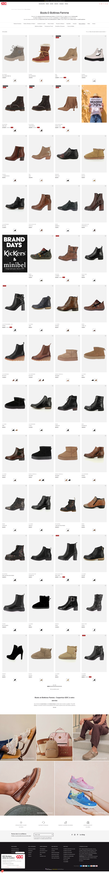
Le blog (82, 835)
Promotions (30, 850)
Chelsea (93, 23)
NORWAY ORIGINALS (59, 374)
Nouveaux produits (31, 848)
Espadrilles (68, 23)
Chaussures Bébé (14, 852)
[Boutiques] (101, 3)
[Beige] (67, 80)
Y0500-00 (57, 425)
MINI (83, 375)
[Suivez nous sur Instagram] (74, 834)
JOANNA (57, 325)
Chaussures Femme (21, 9)
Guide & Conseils (55, 848)
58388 (83, 525)
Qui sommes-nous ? (43, 850)
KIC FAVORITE (5, 625)
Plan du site (65, 859)
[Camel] (41, 80)
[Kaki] (14, 80)
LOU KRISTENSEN (5, 224)
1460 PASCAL (32, 126)
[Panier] (107, 3)
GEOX (83, 424)
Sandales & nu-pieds (41, 23)
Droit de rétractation (55, 856)
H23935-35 (31, 575)
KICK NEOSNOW (32, 76)
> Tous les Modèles (70, 26)
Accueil (12, 9)
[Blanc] (94, 80)
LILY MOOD (31, 324)
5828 (30, 625)
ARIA (56, 76)
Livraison (53, 850)
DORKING (57, 623)
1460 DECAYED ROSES (60, 525)
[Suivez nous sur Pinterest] (77, 834)
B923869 (57, 375)
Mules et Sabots (51, 23)
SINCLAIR (4, 126)
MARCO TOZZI (84, 274)
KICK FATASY (84, 76)
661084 (83, 575)
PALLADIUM (4, 74)
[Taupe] (41, 680)
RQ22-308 (57, 575)
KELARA (83, 174)
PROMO (66, 3)
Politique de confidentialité (68, 856)
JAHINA (4, 325)
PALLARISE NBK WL (6, 76)
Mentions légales (66, 858)
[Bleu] (41, 330)
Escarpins (75, 23)
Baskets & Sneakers (17, 23)
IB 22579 (4, 375)
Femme (47, 3)
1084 (30, 325)
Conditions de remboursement (69, 854)
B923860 (31, 475)
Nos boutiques (42, 848)
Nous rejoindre (42, 852)
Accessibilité (65, 861)
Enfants (56, 3)
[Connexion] (105, 3)
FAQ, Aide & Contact (55, 858)
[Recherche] (99, 3)
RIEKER (56, 224)
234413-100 (58, 126)
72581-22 (84, 325)
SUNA (56, 625)
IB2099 (83, 475)
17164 (30, 425)
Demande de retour (55, 854)
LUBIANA (84, 675)
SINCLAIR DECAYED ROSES (8, 575)
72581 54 (31, 275)
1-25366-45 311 (6, 176)
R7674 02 (57, 176)
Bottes (89, 23)
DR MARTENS (4, 124)
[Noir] (67, 180)
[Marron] (14, 130)
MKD (56, 74)
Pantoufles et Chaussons (60, 26)
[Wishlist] (103, 4)
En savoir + (81, 860)
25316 (83, 625)
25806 (83, 275)
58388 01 (57, 226)
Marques (61, 3)
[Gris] (94, 630)
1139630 (57, 275)
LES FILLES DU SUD (58, 124)
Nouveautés (42, 3)
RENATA (4, 475)
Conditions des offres (67, 850)
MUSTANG (57, 274)
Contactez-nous (43, 856)
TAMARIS (4, 174)
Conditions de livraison (67, 852)
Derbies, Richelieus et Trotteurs (29, 23)
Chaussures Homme (15, 850)
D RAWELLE (84, 425)
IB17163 (4, 226)
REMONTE (57, 174)
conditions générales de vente (46, 838)
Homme (51, 3)
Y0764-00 (4, 525)
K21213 (83, 176)
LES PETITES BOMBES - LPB (7, 324)
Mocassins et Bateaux (60, 23)
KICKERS (30, 74)
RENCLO (30, 525)
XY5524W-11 (85, 226)
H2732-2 (31, 226)
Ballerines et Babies (38, 26)
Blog (41, 854)
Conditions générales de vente (69, 848)
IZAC (30, 176)
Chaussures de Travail (49, 26)
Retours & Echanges (55, 852)
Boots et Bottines (82, 23)
